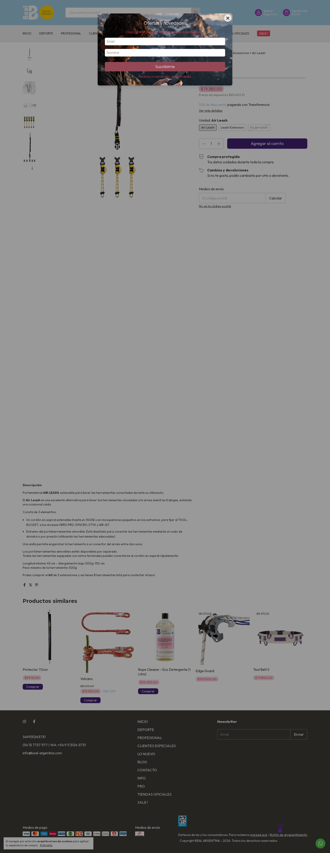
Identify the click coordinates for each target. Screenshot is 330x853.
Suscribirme (165, 66)
